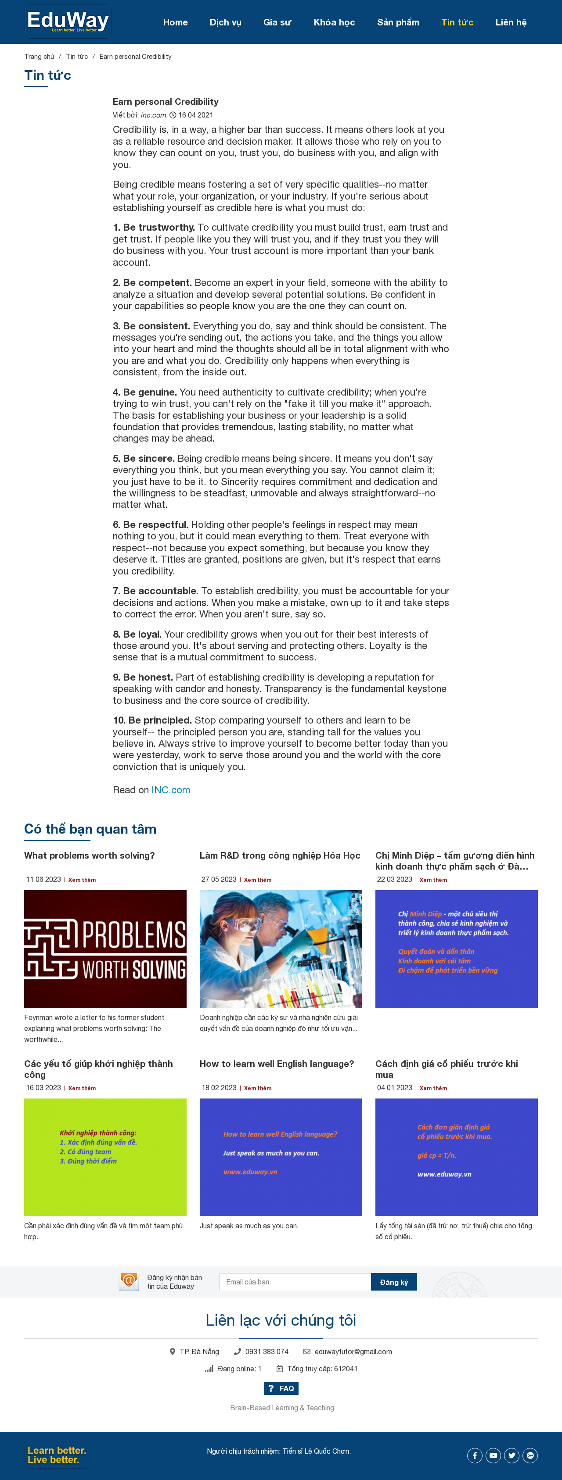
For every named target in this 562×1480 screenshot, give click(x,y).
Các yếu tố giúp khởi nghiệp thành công (98, 1069)
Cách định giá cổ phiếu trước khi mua (446, 1069)
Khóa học (334, 22)
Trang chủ (39, 56)
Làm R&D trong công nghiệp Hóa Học (280, 855)
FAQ (286, 1388)
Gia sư (277, 22)
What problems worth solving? (89, 855)
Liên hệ (511, 22)
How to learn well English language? (277, 1063)
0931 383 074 (266, 1351)
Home (175, 22)
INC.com (169, 789)
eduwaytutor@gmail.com (353, 1351)
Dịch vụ (225, 22)
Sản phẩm (398, 22)
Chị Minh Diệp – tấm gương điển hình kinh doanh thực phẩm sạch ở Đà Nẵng (455, 861)
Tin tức (457, 22)
